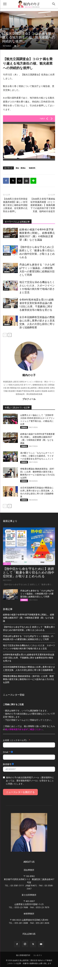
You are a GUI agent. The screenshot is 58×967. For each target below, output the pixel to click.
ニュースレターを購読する (20, 792)
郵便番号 (7, 764)
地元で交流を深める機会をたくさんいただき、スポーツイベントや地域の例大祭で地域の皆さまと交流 (29, 647)
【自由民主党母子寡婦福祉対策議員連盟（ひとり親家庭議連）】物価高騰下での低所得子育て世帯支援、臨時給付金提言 (42, 205)
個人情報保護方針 (23, 955)
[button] (5, 4)
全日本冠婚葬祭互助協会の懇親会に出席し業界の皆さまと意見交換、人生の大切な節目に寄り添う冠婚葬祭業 (29, 668)
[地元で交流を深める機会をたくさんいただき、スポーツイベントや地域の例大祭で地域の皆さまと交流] (10, 285)
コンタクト (37, 955)
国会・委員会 (21, 168)
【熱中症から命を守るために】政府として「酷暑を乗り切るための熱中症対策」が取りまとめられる (28, 572)
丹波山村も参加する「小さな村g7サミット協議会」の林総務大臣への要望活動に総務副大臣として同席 (37, 593)
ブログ (6, 289)
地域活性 (32, 168)
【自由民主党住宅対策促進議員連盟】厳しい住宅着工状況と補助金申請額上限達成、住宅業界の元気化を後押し (15, 205)
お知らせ (7, 254)
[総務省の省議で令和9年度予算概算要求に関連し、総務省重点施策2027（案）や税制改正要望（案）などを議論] (10, 233)
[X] (13, 181)
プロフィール (29, 398)
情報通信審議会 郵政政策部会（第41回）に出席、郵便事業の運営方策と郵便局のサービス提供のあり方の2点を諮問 (28, 679)
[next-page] (9, 335)
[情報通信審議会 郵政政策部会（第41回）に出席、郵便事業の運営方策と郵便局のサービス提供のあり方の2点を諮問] (10, 472)
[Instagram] (25, 944)
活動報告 (6, 29)
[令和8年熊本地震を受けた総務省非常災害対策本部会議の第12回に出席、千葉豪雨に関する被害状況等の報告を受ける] (10, 303)
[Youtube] (41, 944)
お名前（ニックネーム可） (15, 740)
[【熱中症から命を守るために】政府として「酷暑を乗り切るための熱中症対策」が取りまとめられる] (10, 250)
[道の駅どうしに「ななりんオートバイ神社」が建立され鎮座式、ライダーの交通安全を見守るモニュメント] (10, 456)
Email (5, 752)
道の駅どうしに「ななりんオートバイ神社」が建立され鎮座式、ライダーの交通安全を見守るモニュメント (37, 456)
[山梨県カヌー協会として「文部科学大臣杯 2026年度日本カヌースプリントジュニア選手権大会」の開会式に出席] (10, 419)
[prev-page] (5, 335)
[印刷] (26, 181)
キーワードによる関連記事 (17, 222)
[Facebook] (6, 181)
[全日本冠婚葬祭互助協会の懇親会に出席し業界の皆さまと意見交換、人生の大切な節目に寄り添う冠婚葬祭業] (10, 321)
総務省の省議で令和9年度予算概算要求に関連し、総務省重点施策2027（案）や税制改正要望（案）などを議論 (28, 617)
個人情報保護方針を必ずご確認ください (24, 729)
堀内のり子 (29, 375)
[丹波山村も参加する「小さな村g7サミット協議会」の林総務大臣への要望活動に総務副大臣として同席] (10, 268)
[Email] (20, 181)
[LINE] (33, 181)
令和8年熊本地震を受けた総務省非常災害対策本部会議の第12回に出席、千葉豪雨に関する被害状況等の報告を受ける (28, 657)
